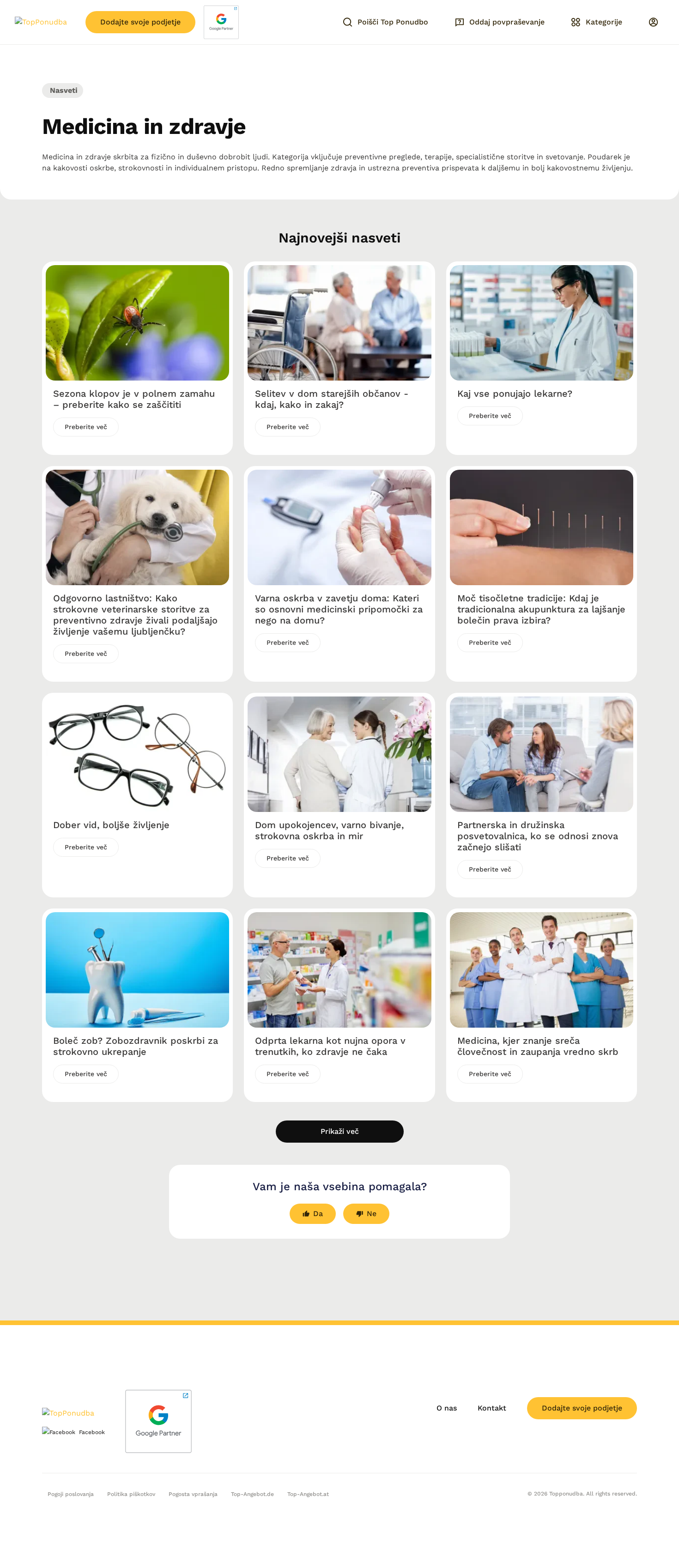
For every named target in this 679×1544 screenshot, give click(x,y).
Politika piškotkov (131, 1494)
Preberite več (86, 426)
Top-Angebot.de (252, 1494)
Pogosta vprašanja (193, 1494)
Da (318, 1213)
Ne (371, 1213)
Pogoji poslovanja (71, 1494)
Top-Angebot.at (308, 1494)
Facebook (92, 1432)
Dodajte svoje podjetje (140, 22)
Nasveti (63, 90)
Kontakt (492, 1408)
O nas (446, 1408)
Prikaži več (340, 1131)
